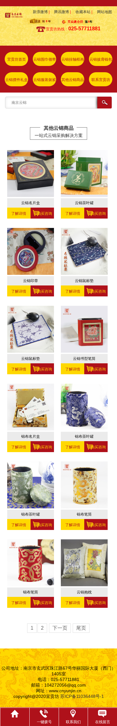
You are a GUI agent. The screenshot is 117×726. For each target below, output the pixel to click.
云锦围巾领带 (44, 59)
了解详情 (18, 213)
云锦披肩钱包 (101, 59)
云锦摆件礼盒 (16, 80)
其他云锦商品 (72, 80)
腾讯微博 (61, 12)
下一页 (59, 628)
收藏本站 (83, 12)
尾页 (81, 628)
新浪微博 (40, 12)
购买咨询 (42, 213)
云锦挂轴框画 (72, 59)
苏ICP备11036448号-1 (82, 696)
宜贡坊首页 (16, 59)
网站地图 (104, 12)
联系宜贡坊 (100, 80)
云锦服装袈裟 (44, 80)
